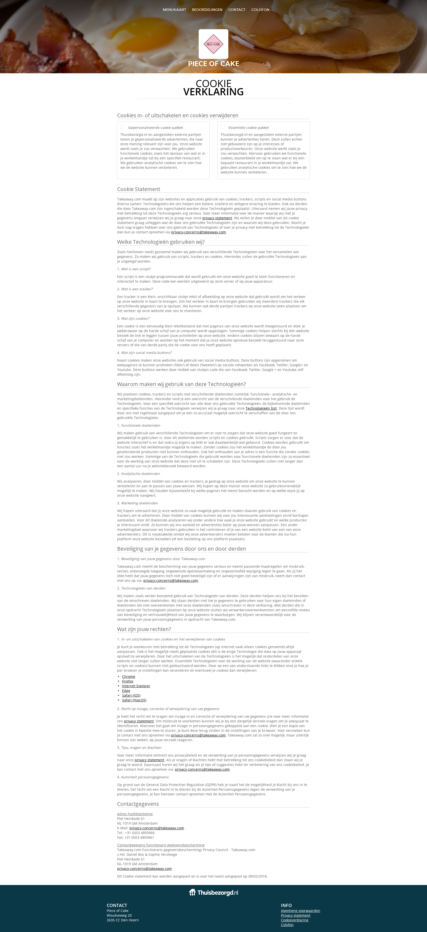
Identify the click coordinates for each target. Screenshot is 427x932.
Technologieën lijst (261, 408)
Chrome (128, 676)
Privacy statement (295, 915)
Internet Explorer (136, 686)
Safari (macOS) (134, 700)
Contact (236, 9)
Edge (126, 690)
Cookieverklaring (294, 920)
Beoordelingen (207, 9)
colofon (260, 9)
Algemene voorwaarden (300, 910)
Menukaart (174, 9)
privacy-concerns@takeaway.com (198, 232)
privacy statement (217, 218)
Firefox (127, 681)
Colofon (287, 924)
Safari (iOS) (131, 695)
